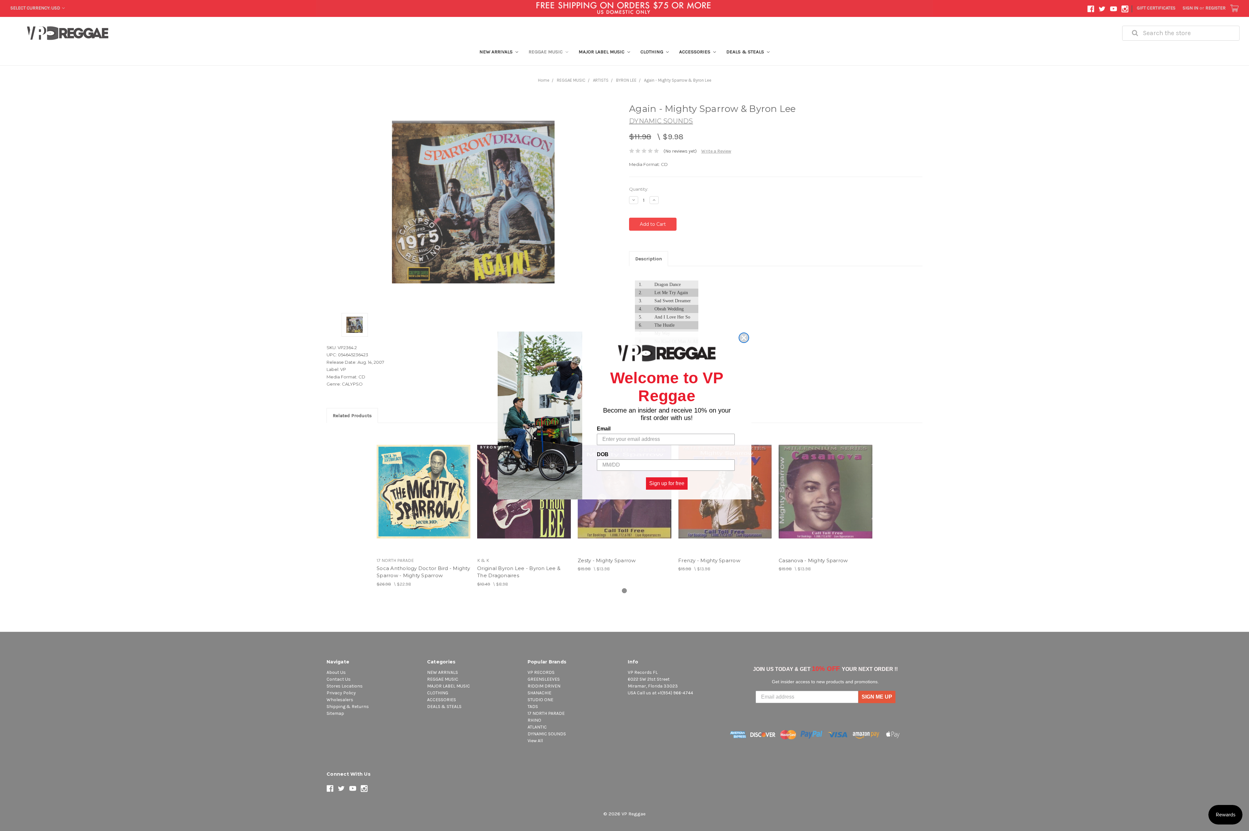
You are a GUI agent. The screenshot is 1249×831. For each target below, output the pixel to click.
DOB (603, 454)
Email (604, 428)
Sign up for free (666, 483)
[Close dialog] (744, 338)
